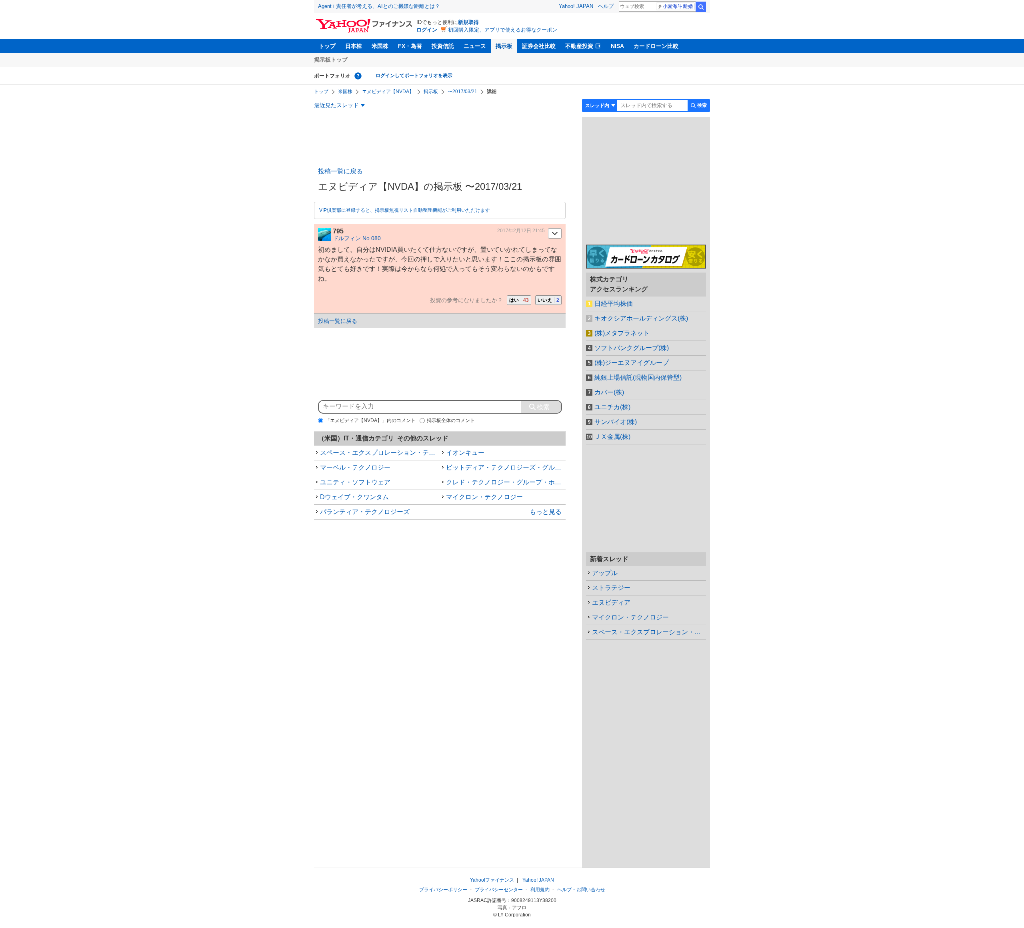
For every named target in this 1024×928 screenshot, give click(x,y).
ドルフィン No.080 (357, 238)
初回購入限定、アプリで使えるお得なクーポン (502, 30)
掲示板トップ (331, 59)
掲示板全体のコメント (451, 420)
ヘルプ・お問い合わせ (581, 889)
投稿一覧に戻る (340, 171)
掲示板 (504, 46)
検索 (701, 7)
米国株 (380, 46)
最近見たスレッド (336, 105)
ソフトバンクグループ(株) (631, 348)
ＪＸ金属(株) (612, 436)
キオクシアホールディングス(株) (641, 318)
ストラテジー (611, 587)
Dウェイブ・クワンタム (354, 497)
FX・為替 (410, 46)
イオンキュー (465, 452)
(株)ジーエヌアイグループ (631, 362)
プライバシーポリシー (443, 889)
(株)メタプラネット (622, 333)
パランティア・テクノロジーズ (365, 511)
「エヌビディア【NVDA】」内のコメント (370, 420)
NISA (617, 46)
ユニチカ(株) (612, 407)
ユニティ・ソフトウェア (355, 482)
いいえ (548, 300)
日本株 (353, 46)
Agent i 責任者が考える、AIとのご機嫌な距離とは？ (379, 6)
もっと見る (546, 511)
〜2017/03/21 (462, 91)
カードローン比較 (656, 46)
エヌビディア (611, 602)
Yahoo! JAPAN (576, 6)
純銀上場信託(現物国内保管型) (638, 377)
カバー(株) (609, 392)
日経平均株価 (613, 303)
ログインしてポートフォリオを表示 (414, 75)
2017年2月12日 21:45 (521, 230)
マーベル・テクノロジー (355, 467)
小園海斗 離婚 (678, 6)
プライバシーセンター (499, 889)
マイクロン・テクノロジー (484, 497)
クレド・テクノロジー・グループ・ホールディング (506, 482)
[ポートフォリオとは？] (358, 76)
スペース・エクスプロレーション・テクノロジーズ (380, 452)
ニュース (475, 46)
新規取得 (468, 22)
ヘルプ (606, 6)
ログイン (426, 30)
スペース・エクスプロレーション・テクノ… (649, 632)
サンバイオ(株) (615, 421)
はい (519, 300)
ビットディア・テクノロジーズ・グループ (506, 467)
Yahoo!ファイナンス (492, 880)
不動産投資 (579, 46)
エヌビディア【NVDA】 (388, 91)
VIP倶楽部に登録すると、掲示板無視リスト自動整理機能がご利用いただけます (404, 210)
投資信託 (443, 46)
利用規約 (540, 889)
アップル (605, 573)
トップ (327, 46)
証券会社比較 (539, 46)
